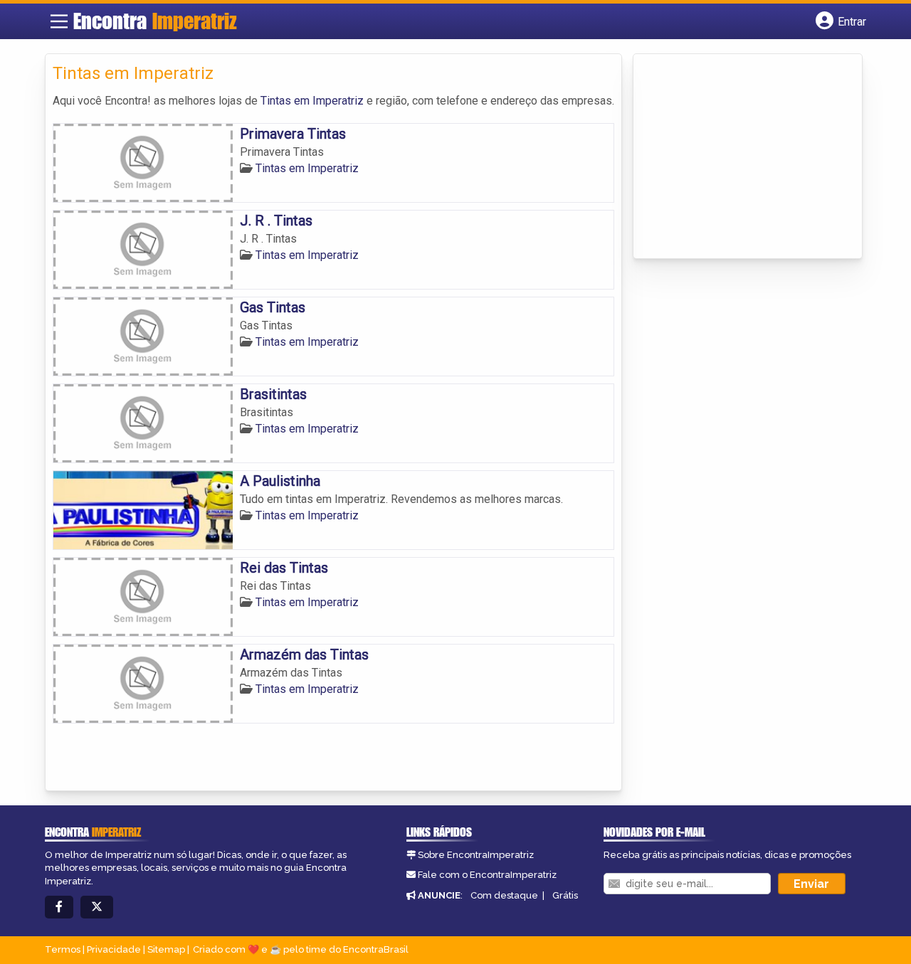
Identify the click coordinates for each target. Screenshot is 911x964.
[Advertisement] (747, 157)
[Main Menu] (59, 21)
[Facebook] (59, 907)
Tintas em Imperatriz (312, 100)
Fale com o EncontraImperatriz (487, 874)
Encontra (155, 20)
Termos (62, 949)
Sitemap (166, 949)
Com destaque (504, 895)
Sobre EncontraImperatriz (476, 854)
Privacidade (114, 949)
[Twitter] (96, 907)
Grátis (565, 895)
